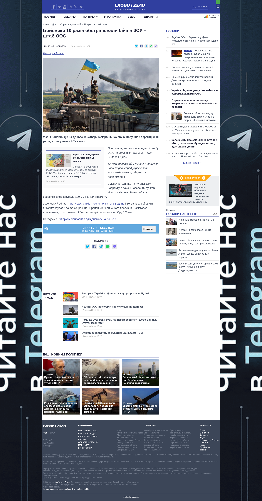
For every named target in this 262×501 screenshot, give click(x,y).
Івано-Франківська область (155, 430)
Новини (49, 16)
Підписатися (149, 229)
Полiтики (89, 16)
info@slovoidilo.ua (131, 497)
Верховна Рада (86, 433)
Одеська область (151, 445)
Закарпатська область (127, 447)
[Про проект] (218, 2)
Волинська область (126, 438)
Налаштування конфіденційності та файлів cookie (66, 489)
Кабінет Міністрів (87, 436)
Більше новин (191, 163)
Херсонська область (179, 438)
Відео (131, 16)
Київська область (151, 433)
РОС (205, 7)
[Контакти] (218, 6)
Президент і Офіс (87, 431)
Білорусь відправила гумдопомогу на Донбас (87, 219)
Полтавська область (152, 447)
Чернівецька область (179, 445)
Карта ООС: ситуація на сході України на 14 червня (86, 157)
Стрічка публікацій (70, 24)
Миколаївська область (153, 442)
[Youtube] (64, 7)
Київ (119, 430)
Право (202, 445)
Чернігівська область (179, 447)
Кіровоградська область (154, 435)
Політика (204, 442)
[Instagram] (70, 7)
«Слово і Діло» (63, 482)
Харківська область (179, 435)
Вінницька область (125, 435)
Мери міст (83, 445)
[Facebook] (53, 7)
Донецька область (125, 442)
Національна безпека (96, 24)
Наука (202, 438)
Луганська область (152, 438)
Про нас (47, 440)
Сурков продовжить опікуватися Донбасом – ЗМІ (112, 334)
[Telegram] (59, 7)
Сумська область (178, 430)
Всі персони (85, 448)
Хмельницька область (180, 440)
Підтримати (150, 16)
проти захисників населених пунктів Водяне (96, 203)
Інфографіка (112, 16)
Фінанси (203, 450)
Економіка (204, 433)
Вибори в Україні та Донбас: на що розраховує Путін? (115, 295)
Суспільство (205, 447)
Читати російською (53, 53)
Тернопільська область (180, 433)
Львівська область (151, 440)
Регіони (151, 425)
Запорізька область (126, 450)
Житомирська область (127, 445)
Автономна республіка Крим (130, 433)
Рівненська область (152, 450)
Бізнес (203, 430)
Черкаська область (178, 442)
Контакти (48, 443)
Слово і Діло (50, 24)
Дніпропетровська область (129, 440)
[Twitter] (75, 7)
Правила (47, 446)
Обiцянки (70, 16)
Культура (204, 435)
